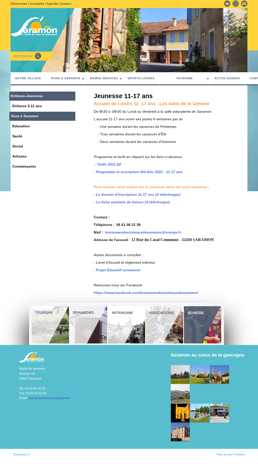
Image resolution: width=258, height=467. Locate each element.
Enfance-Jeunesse (27, 96)
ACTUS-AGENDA (227, 78)
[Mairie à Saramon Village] (180, 413)
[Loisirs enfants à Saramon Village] (200, 413)
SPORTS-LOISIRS (140, 78)
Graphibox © (21, 454)
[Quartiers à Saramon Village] (219, 374)
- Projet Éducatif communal (117, 270)
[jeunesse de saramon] (202, 324)
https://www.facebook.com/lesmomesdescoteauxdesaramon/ (146, 293)
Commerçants (24, 166)
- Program (102, 172)
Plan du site (224, 454)
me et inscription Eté (128, 172)
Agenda (52, 4)
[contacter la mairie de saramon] (227, 3)
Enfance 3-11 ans (27, 106)
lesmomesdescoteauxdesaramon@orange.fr (143, 232)
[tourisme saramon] (50, 324)
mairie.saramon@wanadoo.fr (49, 398)
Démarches (19, 4)
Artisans (19, 156)
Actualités (37, 4)
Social (17, 146)
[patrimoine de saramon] (126, 324)
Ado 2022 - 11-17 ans (164, 172)
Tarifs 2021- (107, 164)
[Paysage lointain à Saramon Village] (180, 393)
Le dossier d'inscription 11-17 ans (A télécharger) (138, 194)
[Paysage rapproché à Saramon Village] (180, 374)
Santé (17, 136)
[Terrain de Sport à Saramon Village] (200, 374)
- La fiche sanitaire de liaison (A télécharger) (132, 202)
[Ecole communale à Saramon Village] (180, 432)
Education (21, 126)
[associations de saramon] (164, 324)
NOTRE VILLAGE (28, 78)
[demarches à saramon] (88, 324)
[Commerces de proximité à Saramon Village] (219, 413)
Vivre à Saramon (25, 116)
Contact (65, 4)
